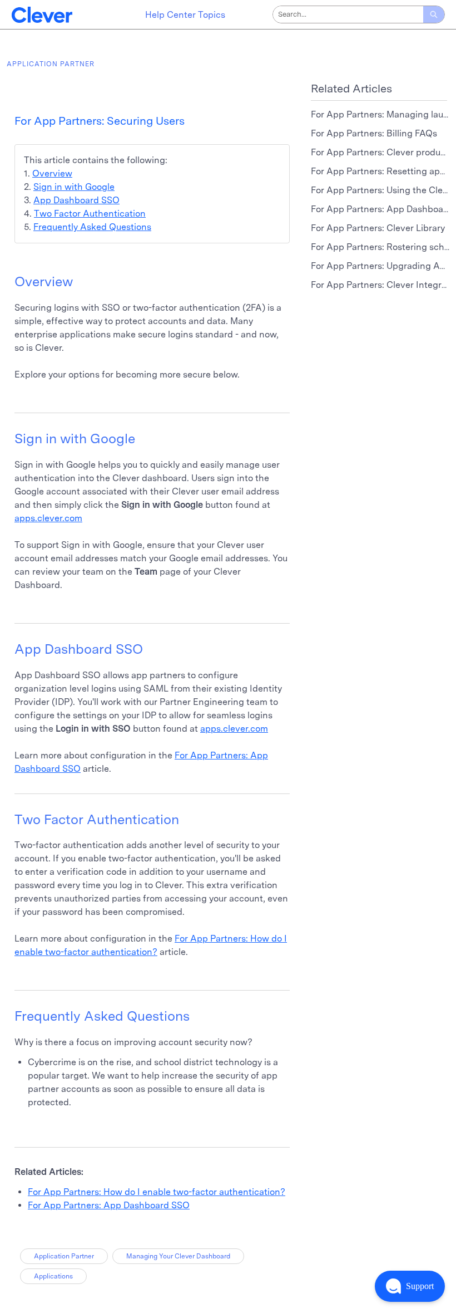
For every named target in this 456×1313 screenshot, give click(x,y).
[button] (410, 1286)
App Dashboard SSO (76, 200)
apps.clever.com (48, 518)
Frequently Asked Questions (92, 227)
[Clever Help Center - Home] (41, 15)
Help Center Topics (185, 14)
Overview (52, 173)
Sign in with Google (74, 187)
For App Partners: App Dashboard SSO (109, 1205)
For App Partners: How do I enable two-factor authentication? (156, 1192)
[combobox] (348, 14)
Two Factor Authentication (90, 213)
